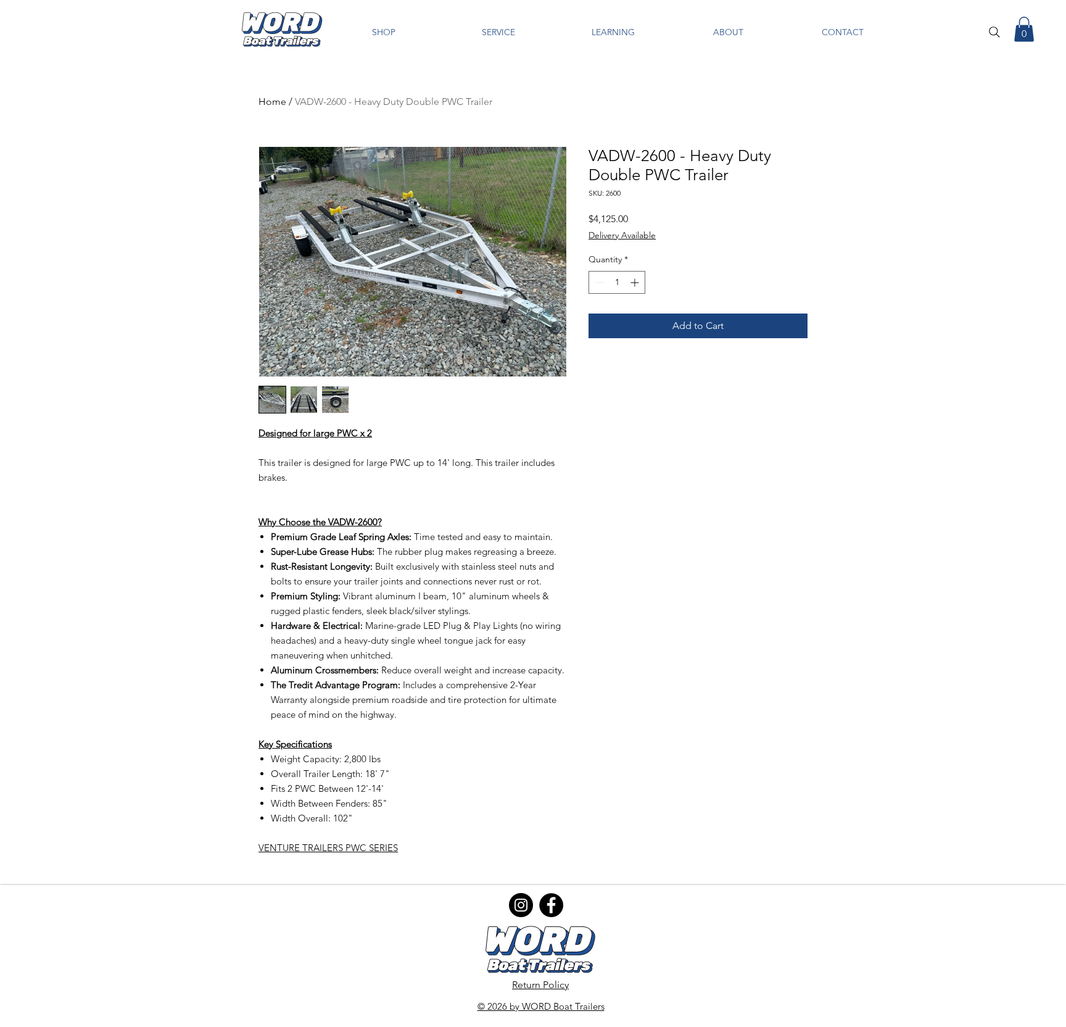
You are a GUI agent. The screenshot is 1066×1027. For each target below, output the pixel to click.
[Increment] (635, 282)
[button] (383, 32)
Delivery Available (622, 235)
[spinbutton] (617, 282)
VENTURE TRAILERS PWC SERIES (328, 848)
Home (272, 101)
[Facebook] (551, 905)
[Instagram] (521, 905)
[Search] (994, 32)
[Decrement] (598, 282)
